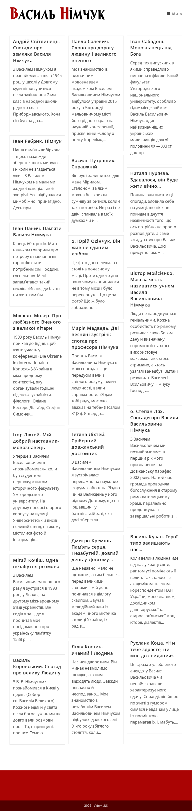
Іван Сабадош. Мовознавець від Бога (151, 47)
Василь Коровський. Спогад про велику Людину (37, 666)
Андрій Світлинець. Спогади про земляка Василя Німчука (36, 50)
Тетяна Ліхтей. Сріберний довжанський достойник (89, 443)
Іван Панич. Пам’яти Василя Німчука (37, 231)
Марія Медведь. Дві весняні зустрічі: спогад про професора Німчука (95, 337)
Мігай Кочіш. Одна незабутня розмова (36, 563)
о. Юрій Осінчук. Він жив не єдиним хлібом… (96, 247)
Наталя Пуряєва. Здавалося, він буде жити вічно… (154, 179)
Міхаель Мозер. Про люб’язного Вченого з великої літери (37, 322)
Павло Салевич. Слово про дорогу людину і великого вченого (94, 50)
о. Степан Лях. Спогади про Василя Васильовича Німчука (154, 420)
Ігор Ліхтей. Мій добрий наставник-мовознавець (36, 441)
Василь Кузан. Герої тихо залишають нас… (154, 543)
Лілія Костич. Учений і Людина (92, 650)
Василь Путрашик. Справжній (94, 163)
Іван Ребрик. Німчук (37, 141)
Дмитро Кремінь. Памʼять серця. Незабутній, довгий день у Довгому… (95, 550)
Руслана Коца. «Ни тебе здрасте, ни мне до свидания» (152, 649)
